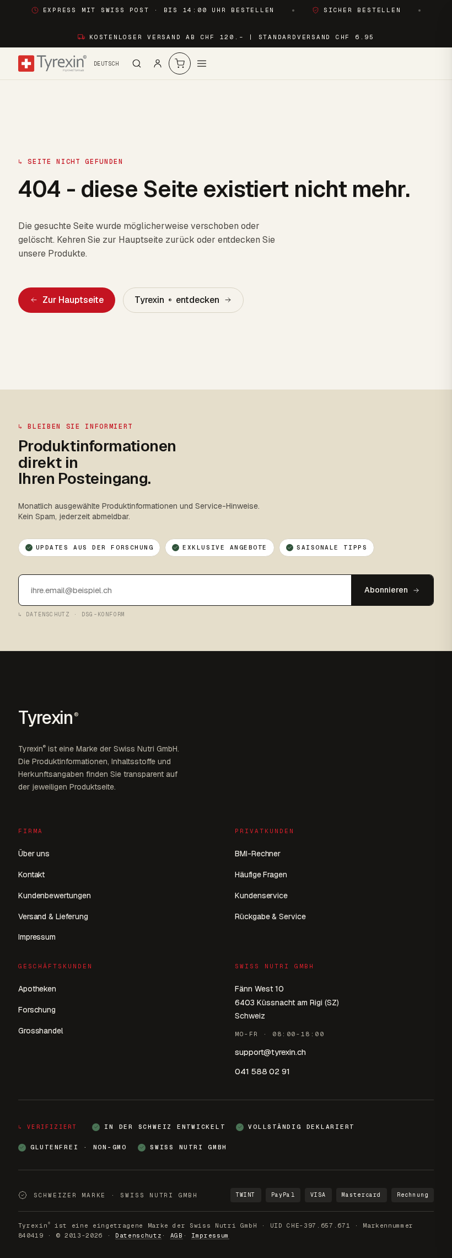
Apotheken (37, 989)
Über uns (34, 854)
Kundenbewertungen (54, 895)
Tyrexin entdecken (176, 300)
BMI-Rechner (258, 854)
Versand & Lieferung (53, 916)
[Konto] (158, 63)
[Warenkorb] (180, 63)
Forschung (37, 1010)
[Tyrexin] (52, 63)
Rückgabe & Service (270, 916)
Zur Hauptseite (73, 300)
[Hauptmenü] (202, 63)
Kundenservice (261, 895)
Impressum (37, 937)
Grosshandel (40, 1031)
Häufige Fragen (261, 874)
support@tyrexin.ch (270, 1052)
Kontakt (31, 874)
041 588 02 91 (262, 1071)
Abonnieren (386, 590)
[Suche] (137, 63)
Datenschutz (138, 1235)
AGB (176, 1235)
